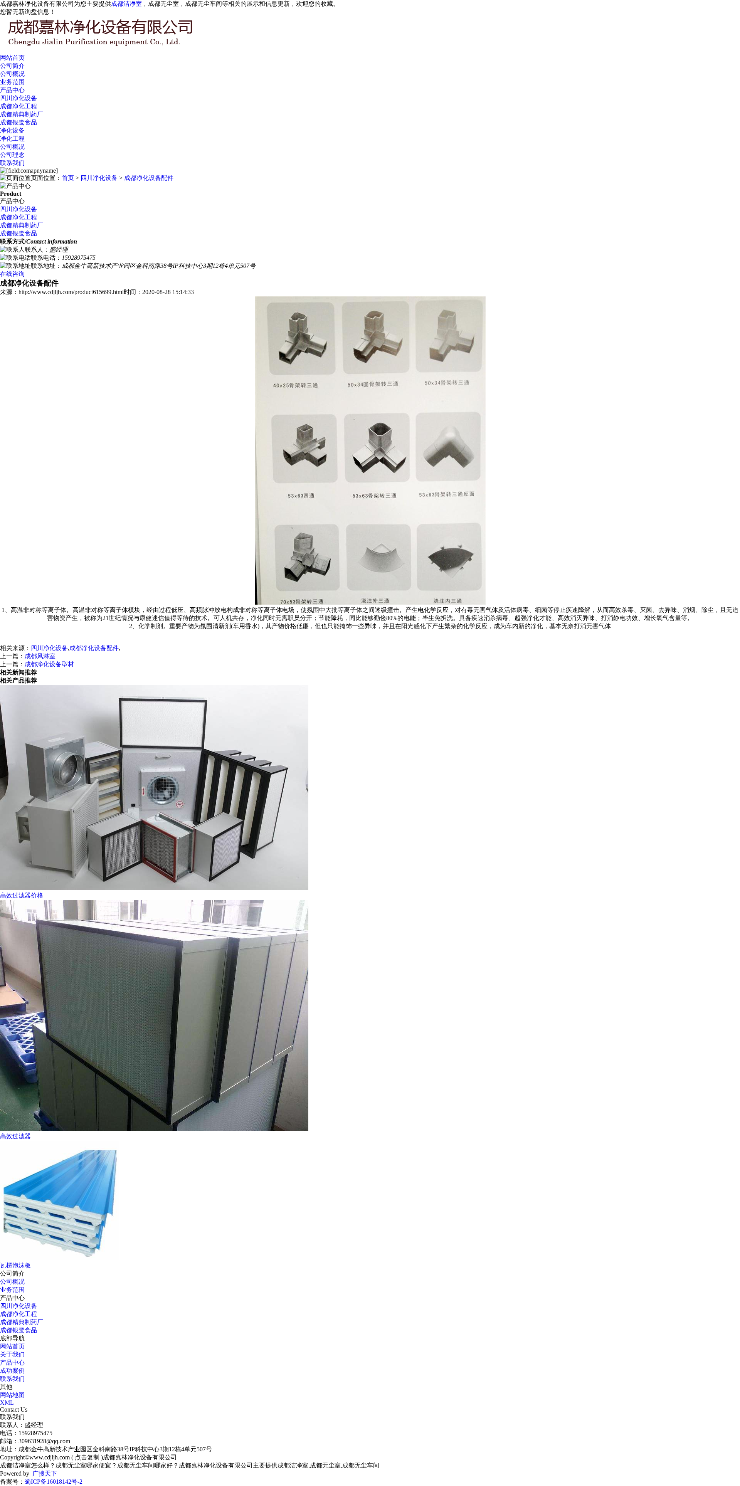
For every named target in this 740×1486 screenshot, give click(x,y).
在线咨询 (12, 274)
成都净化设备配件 (148, 178)
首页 (68, 178)
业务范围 (12, 82)
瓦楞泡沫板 (15, 1265)
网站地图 (12, 1395)
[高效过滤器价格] (154, 888)
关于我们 (12, 1354)
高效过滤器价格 (21, 895)
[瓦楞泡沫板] (59, 1258)
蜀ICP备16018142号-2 (53, 1481)
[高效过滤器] (154, 1129)
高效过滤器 (15, 1136)
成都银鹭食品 (18, 122)
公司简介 (12, 65)
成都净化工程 (18, 106)
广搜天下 (44, 1473)
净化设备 (12, 130)
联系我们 (12, 163)
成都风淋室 (40, 656)
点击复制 (87, 1457)
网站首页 (12, 57)
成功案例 (12, 1370)
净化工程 (12, 138)
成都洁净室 (126, 3)
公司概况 (12, 74)
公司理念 (12, 154)
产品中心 (12, 90)
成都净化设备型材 (49, 664)
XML (7, 1402)
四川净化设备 (18, 98)
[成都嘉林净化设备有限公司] (115, 47)
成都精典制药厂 (21, 114)
